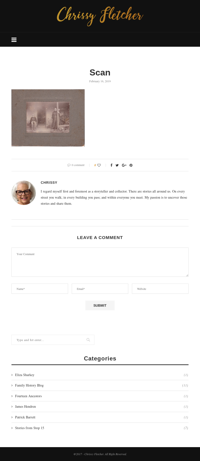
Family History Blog (101, 385)
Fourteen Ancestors (101, 396)
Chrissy (49, 182)
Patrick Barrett (101, 417)
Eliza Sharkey (101, 374)
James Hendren (101, 406)
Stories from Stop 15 (101, 427)
